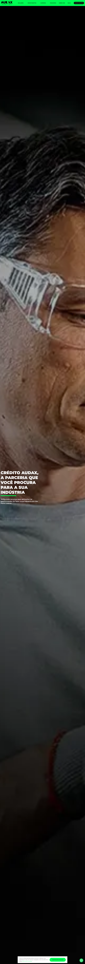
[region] (42, 959)
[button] (81, 960)
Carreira (43, 3)
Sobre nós (62, 3)
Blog (69, 3)
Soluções (21, 3)
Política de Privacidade (27, 961)
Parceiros (53, 3)
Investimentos (32, 3)
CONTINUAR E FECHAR (57, 959)
